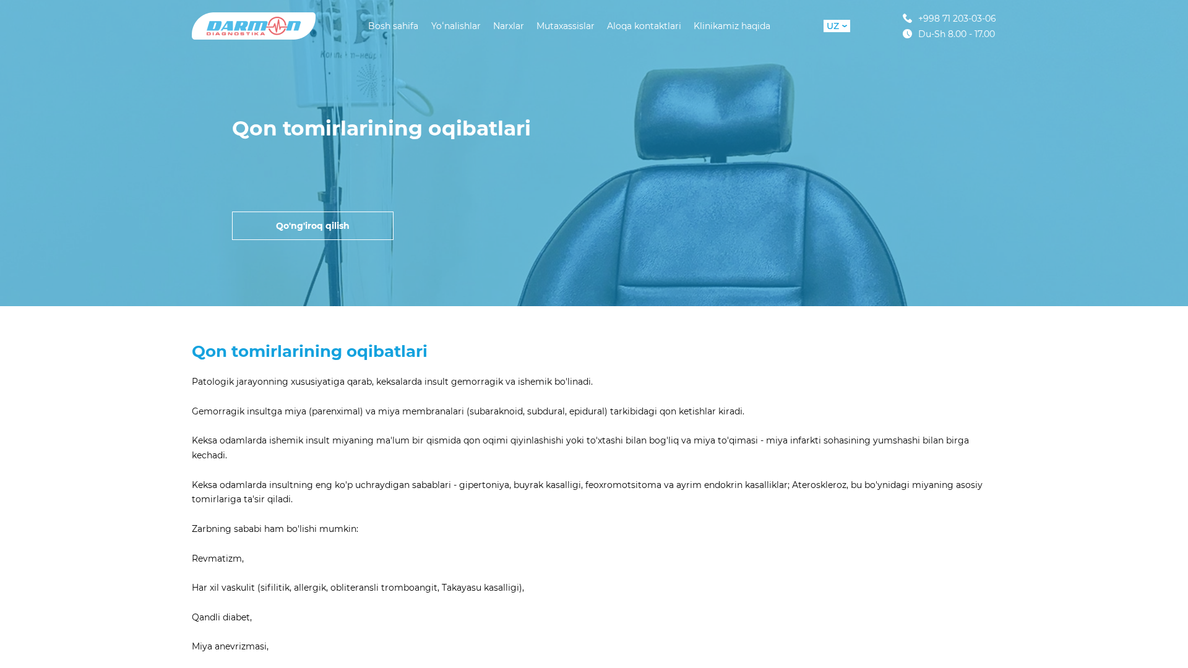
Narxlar (508, 26)
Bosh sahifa (393, 26)
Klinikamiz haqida (732, 26)
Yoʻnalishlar (456, 26)
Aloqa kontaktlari (644, 26)
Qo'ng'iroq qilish (313, 225)
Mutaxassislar (565, 26)
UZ (833, 26)
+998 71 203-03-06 (957, 18)
